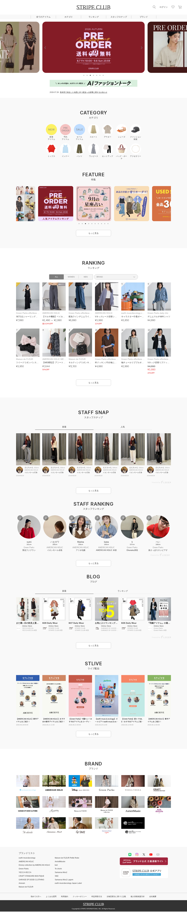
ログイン (164, 7)
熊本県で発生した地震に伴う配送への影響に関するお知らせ (83, 92)
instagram (137, 854)
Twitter (144, 854)
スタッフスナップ (119, 17)
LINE (130, 854)
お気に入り (173, 7)
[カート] (180, 7)
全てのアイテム (43, 17)
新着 (64, 427)
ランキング (94, 17)
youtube (151, 854)
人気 (123, 427)
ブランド (144, 17)
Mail (158, 854)
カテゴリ (68, 17)
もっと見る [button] (93, 233)
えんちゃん (29, 467)
